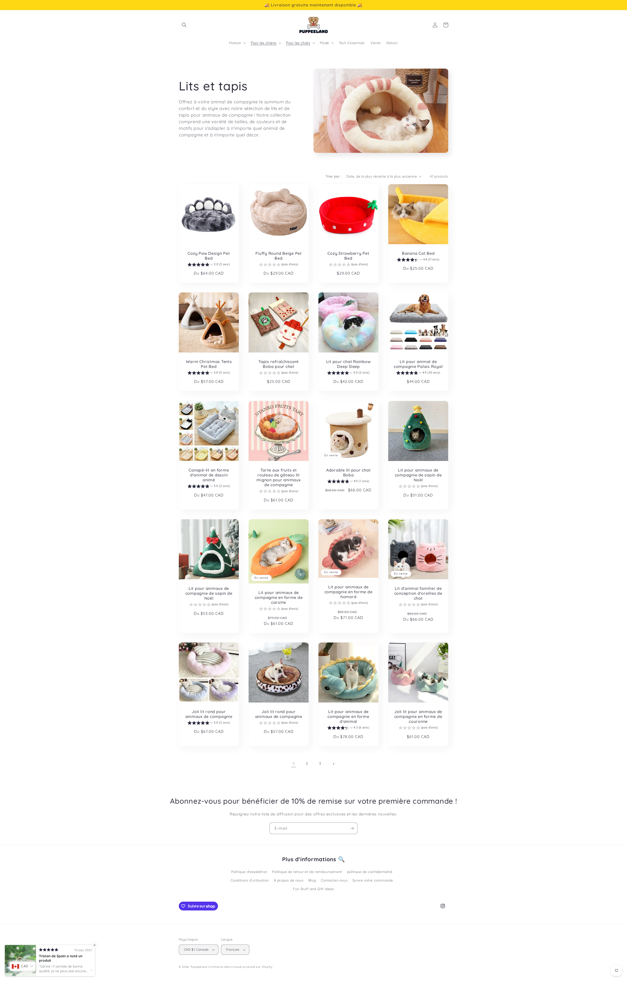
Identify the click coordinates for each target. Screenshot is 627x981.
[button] (184, 25)
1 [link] (294, 763)
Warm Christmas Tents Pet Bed (209, 364)
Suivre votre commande (372, 880)
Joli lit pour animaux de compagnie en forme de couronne (418, 716)
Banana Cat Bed (418, 253)
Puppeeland (199, 967)
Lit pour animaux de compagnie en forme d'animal (348, 716)
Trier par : (333, 176)
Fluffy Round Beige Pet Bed (278, 256)
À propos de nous (289, 880)
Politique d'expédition (249, 872)
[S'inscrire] (352, 828)
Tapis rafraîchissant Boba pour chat (278, 364)
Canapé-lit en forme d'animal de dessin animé (209, 475)
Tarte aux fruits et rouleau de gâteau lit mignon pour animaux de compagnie (278, 477)
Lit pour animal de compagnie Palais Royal (418, 364)
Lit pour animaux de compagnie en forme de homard (349, 591)
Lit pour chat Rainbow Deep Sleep (348, 364)
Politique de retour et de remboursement (307, 872)
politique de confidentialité (369, 872)
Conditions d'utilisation (249, 880)
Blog (312, 880)
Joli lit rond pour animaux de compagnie (208, 714)
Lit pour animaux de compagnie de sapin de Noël (418, 475)
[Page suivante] (333, 763)
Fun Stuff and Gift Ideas (313, 889)
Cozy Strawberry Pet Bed (348, 256)
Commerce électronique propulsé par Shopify (240, 967)
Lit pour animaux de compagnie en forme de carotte (279, 597)
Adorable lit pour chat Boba (348, 472)
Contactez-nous (334, 880)
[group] (209, 265)
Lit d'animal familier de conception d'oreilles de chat (418, 593)
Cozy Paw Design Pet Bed (209, 256)
